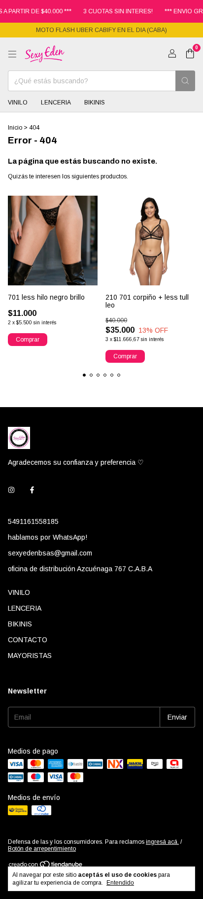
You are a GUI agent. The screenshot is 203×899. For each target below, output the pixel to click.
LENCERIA (56, 102)
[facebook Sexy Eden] (32, 490)
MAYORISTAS (30, 655)
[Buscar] (185, 80)
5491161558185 (33, 521)
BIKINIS (94, 102)
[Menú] (12, 54)
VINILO (18, 102)
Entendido (120, 882)
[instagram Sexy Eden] (11, 490)
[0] (190, 54)
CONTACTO (27, 640)
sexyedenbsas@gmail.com (50, 553)
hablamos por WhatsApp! (47, 537)
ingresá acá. (162, 841)
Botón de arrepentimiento (42, 848)
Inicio (15, 127)
